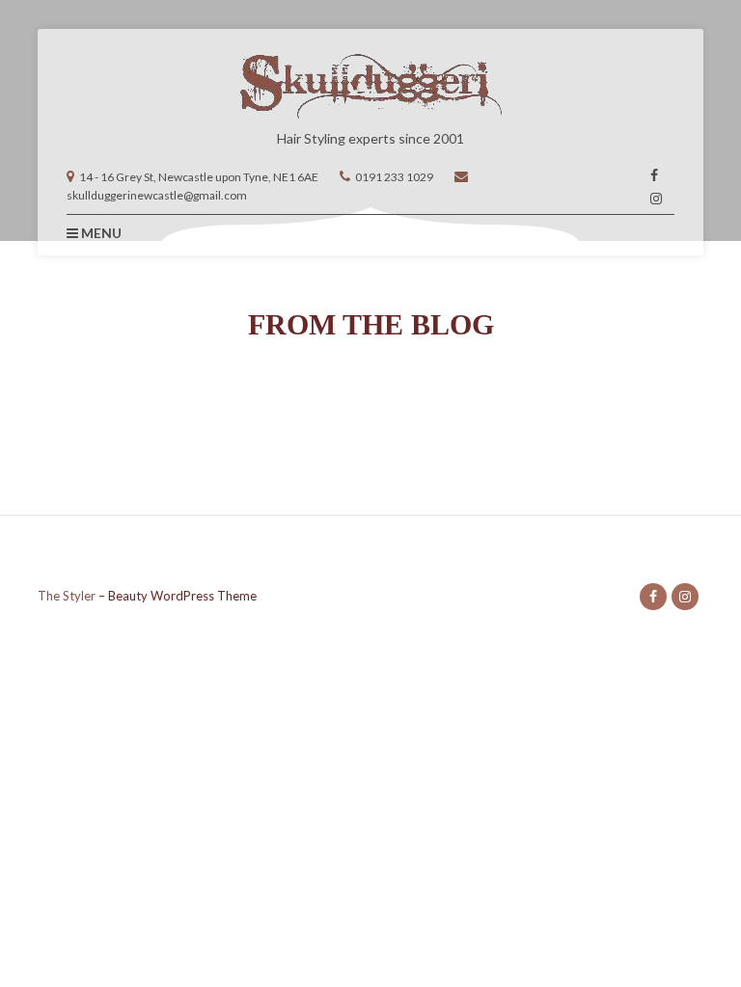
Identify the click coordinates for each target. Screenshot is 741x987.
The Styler (67, 595)
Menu (100, 233)
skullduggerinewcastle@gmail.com (157, 195)
